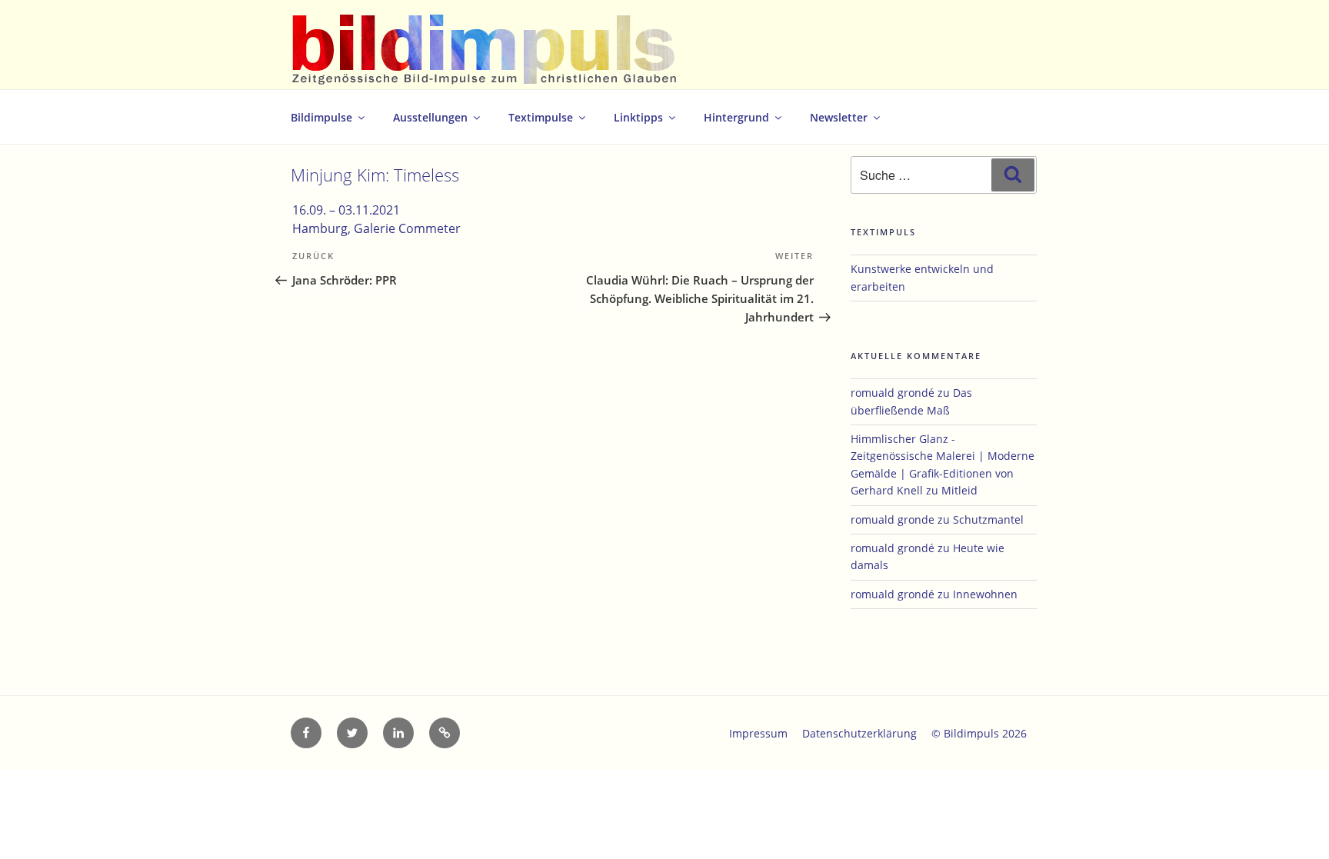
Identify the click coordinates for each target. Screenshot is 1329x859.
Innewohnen (985, 594)
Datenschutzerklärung (859, 733)
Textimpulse (540, 117)
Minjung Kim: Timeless (375, 175)
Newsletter (839, 117)
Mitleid (959, 490)
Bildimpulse (321, 117)
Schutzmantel (988, 519)
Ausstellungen (430, 117)
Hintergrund (736, 117)
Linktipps (638, 117)
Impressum (758, 733)
